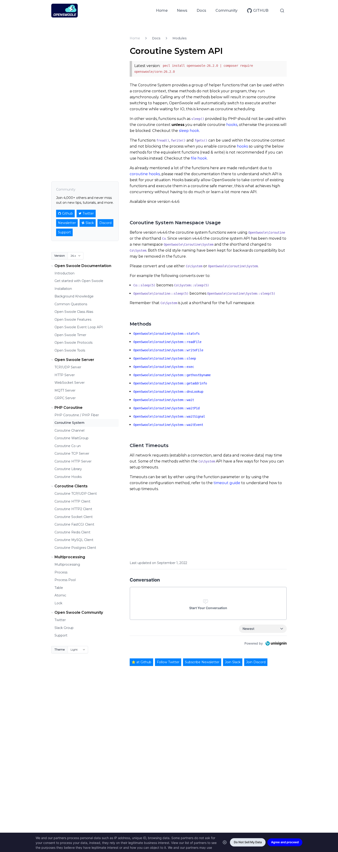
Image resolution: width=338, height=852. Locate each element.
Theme (59, 649)
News (182, 10)
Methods (140, 324)
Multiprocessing (69, 557)
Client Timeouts (149, 445)
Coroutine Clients (71, 486)
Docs (201, 10)
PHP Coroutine (68, 407)
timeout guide (227, 483)
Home (162, 10)
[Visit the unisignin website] (276, 643)
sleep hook (189, 130)
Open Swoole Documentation (82, 266)
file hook (199, 158)
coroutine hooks (145, 174)
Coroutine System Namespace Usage (175, 222)
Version (59, 255)
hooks (231, 124)
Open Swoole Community (78, 612)
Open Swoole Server (74, 360)
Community (226, 10)
